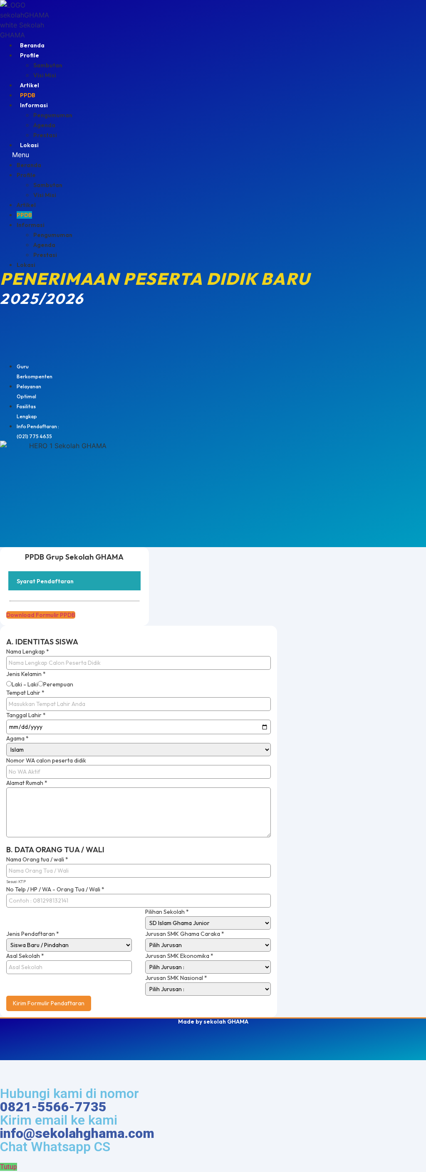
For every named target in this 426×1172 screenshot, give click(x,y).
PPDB (27, 95)
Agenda (44, 125)
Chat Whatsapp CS (55, 1147)
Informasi (34, 105)
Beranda (32, 45)
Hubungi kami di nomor (69, 1100)
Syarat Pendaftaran (45, 581)
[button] (127, 155)
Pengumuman (52, 115)
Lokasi (29, 145)
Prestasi (45, 135)
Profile (29, 55)
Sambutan (47, 65)
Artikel (29, 85)
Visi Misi (44, 75)
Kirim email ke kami (77, 1126)
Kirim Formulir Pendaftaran (48, 1003)
